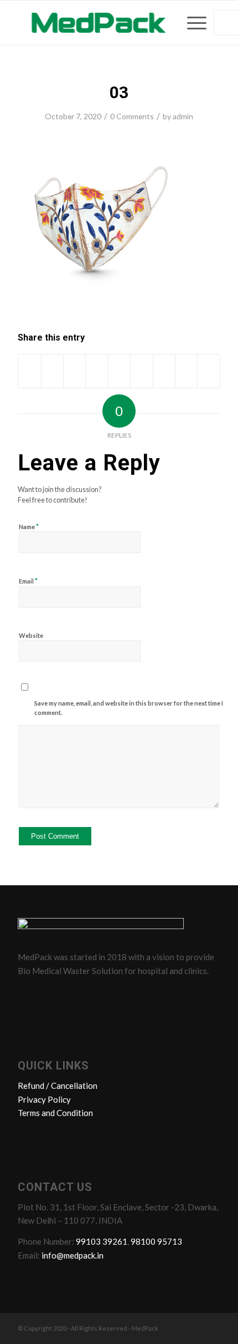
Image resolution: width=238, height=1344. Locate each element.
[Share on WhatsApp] (74, 371)
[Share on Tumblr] (141, 371)
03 (119, 92)
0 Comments (132, 116)
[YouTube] (91, 995)
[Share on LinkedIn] (119, 371)
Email (28, 580)
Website (31, 635)
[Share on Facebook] (29, 371)
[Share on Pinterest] (96, 371)
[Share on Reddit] (186, 371)
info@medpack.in (73, 1255)
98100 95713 (156, 1241)
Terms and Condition (55, 1113)
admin (183, 116)
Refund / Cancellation (57, 1086)
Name (29, 526)
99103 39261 (101, 1241)
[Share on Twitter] (52, 371)
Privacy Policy (44, 1099)
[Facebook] (28, 995)
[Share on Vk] (164, 371)
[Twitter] (49, 995)
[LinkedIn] (70, 995)
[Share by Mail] (209, 371)
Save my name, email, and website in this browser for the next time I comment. (128, 707)
